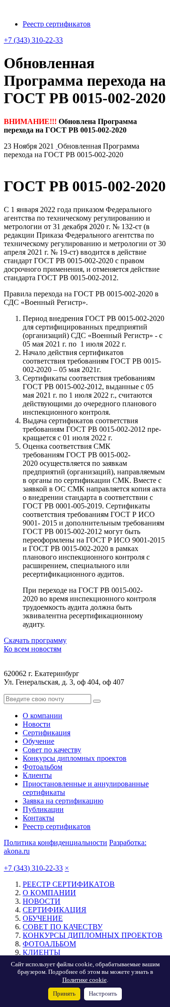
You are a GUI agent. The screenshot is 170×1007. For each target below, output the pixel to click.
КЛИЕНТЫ (41, 952)
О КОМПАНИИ (49, 893)
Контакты (38, 818)
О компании (42, 716)
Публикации (43, 809)
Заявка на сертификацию (63, 801)
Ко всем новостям (32, 649)
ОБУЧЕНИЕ (43, 918)
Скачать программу (35, 640)
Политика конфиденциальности (55, 842)
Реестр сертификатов (57, 24)
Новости (37, 724)
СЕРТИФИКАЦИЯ (54, 910)
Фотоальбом (42, 767)
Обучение (38, 741)
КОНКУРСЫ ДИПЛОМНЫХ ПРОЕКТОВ (92, 935)
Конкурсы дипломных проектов (75, 758)
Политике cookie (84, 980)
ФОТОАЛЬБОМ (49, 944)
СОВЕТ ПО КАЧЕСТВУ (62, 927)
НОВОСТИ (41, 901)
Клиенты (37, 775)
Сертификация (46, 733)
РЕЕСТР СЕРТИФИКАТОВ (69, 884)
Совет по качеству (52, 750)
